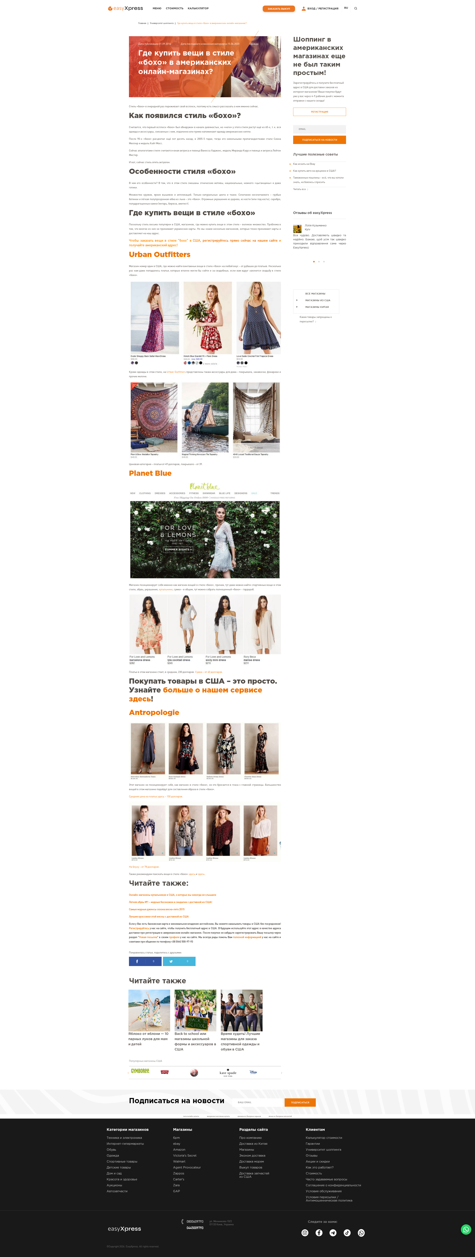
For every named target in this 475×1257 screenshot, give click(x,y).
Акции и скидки (318, 1161)
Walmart (179, 1161)
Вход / (312, 9)
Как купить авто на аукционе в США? (314, 171)
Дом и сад (114, 1173)
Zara (176, 1185)
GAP (176, 1191)
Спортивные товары (122, 1161)
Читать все (299, 189)
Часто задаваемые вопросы (326, 1179)
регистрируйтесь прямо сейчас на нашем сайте (240, 240)
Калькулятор (198, 8)
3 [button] (324, 261)
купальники (166, 589)
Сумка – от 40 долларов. (209, 672)
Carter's (178, 1179)
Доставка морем (251, 1161)
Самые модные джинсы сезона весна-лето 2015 (156, 909)
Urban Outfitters (160, 255)
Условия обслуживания (324, 1191)
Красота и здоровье (122, 1179)
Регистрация (328, 9)
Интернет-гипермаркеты (125, 1144)
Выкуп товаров (250, 1167)
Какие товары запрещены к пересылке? (316, 319)
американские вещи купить (218, 1116)
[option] (146, 1071)
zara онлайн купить (191, 1116)
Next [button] (281, 1073)
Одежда (253, 44)
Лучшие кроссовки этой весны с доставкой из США (159, 916)
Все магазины (315, 294)
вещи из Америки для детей (280, 1116)
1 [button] (314, 261)
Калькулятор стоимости (324, 1138)
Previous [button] (128, 1073)
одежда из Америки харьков (249, 1116)
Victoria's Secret (184, 1155)
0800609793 (195, 1221)
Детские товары (119, 1167)
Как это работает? (320, 1167)
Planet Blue (150, 473)
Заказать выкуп (279, 9)
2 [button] (319, 261)
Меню (157, 8)
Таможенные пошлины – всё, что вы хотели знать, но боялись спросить (318, 180)
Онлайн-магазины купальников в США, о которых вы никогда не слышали (172, 895)
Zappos (178, 1173)
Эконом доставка (252, 1155)
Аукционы (114, 1185)
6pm (176, 1138)
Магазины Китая (317, 307)
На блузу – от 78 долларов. (144, 867)
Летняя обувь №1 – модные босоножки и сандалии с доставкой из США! (170, 902)
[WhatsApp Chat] (466, 1229)
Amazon (179, 1149)
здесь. (201, 874)
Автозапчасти (117, 1191)
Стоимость (174, 8)
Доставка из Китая (253, 1144)
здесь (192, 874)
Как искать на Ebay (304, 164)
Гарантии (313, 1144)
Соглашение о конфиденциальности (333, 1185)
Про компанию (250, 1138)
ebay (176, 1144)
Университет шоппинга (323, 1149)
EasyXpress (132, 1246)
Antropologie (154, 713)
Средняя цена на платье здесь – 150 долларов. (156, 796)
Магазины (246, 1149)
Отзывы (311, 1155)
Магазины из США (317, 300)
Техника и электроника (124, 1138)
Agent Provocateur (187, 1167)
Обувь (111, 1149)
